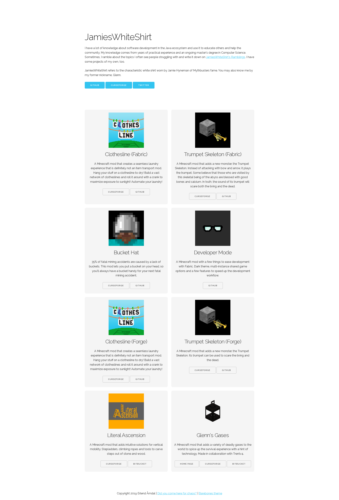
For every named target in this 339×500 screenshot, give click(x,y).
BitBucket (140, 464)
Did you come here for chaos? (177, 493)
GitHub (94, 85)
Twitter (143, 85)
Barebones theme (210, 493)
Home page (186, 464)
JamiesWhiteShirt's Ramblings (225, 57)
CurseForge (119, 85)
